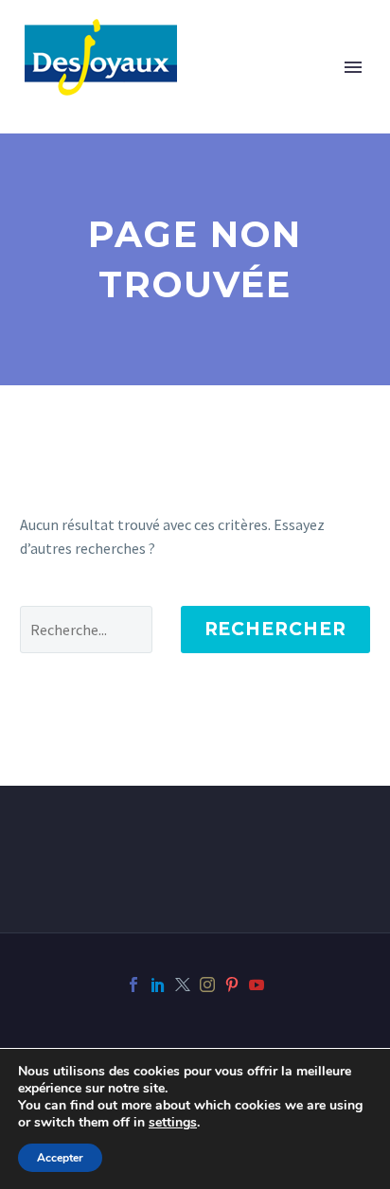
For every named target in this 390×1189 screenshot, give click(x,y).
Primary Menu (353, 67)
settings (173, 1122)
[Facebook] (133, 984)
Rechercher (275, 629)
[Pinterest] (231, 984)
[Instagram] (207, 984)
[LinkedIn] (158, 984)
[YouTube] (256, 984)
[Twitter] (182, 984)
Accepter (60, 1157)
